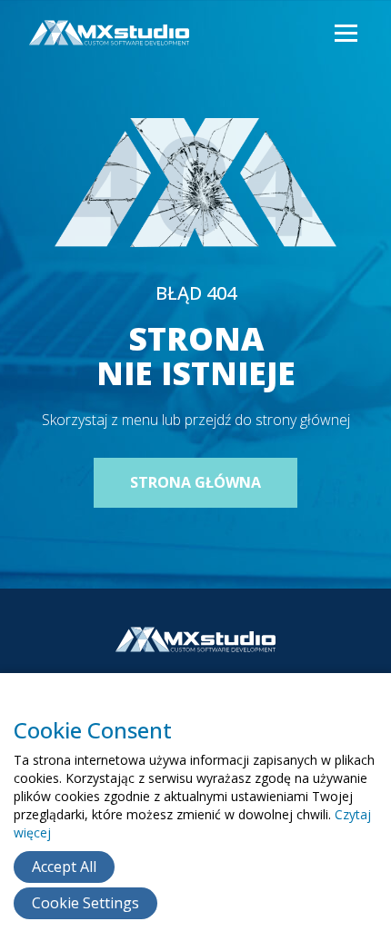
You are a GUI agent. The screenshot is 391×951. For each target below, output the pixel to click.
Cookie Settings (85, 903)
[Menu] (345, 34)
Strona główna (195, 482)
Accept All (64, 867)
